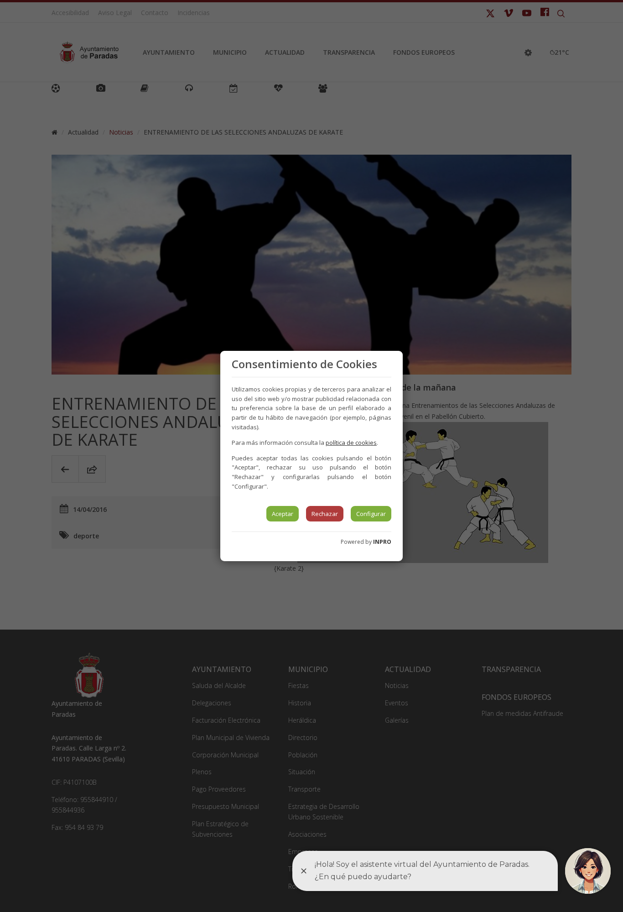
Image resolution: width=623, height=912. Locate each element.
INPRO (382, 542)
